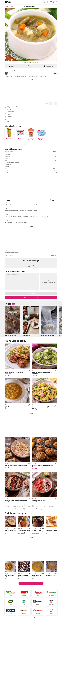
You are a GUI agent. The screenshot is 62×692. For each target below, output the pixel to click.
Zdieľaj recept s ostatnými (31, 297)
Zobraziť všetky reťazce (31, 618)
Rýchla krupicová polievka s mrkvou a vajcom (16, 407)
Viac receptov (30, 583)
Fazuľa (51, 506)
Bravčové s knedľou (51, 575)
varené (29, 506)
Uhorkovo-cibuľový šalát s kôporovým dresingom (42, 372)
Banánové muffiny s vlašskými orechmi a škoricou (42, 466)
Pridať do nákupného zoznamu (32, 144)
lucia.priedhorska (21, 533)
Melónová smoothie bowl (38, 500)
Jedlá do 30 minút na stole (14, 509)
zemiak (37, 506)
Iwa (9, 73)
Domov (6, 6)
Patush (6, 375)
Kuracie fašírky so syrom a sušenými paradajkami (14, 372)
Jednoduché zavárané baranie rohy (24, 531)
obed (7, 506)
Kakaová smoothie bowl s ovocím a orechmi (16, 500)
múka (44, 506)
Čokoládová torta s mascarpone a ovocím (37, 531)
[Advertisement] (31, 89)
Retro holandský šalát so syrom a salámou (16, 465)
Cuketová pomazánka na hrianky (51, 531)
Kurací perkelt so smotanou (36, 576)
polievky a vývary (18, 506)
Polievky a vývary (14, 6)
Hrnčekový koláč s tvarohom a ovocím (23, 576)
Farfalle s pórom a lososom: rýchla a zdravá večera (43, 407)
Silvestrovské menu (49, 509)
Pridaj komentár (31, 293)
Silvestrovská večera (32, 509)
